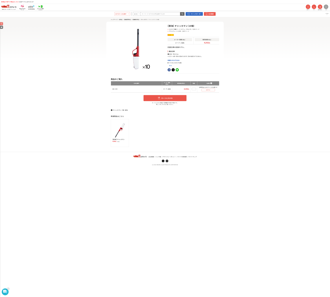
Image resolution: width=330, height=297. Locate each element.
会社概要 (151, 157)
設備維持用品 (136, 19)
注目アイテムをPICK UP (17, 2)
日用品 (120, 19)
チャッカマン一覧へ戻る (120, 110)
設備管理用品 (127, 19)
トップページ (114, 19)
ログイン (208, 90)
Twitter (163, 161)
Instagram (167, 161)
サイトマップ (192, 157)
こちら (163, 104)
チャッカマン (144, 19)
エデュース (5, 2)
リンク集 (158, 157)
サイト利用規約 (182, 157)
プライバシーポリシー (169, 157)
